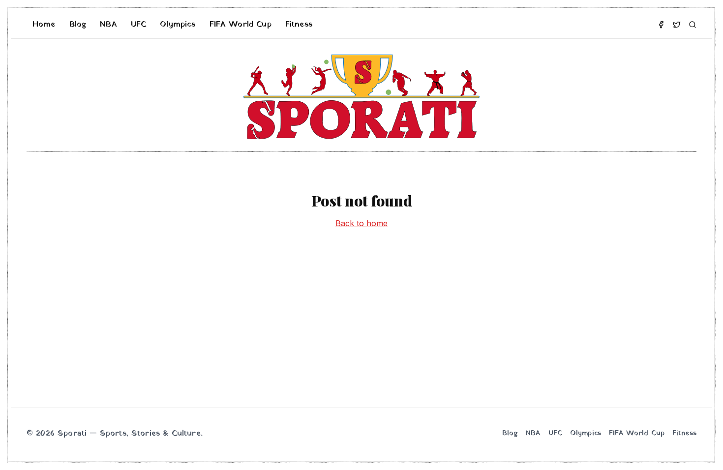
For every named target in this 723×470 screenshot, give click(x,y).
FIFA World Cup (240, 24)
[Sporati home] (361, 97)
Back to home (361, 223)
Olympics (177, 24)
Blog (78, 24)
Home (44, 24)
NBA (108, 24)
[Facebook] (661, 25)
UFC (138, 24)
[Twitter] (677, 25)
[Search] (692, 25)
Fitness (298, 24)
